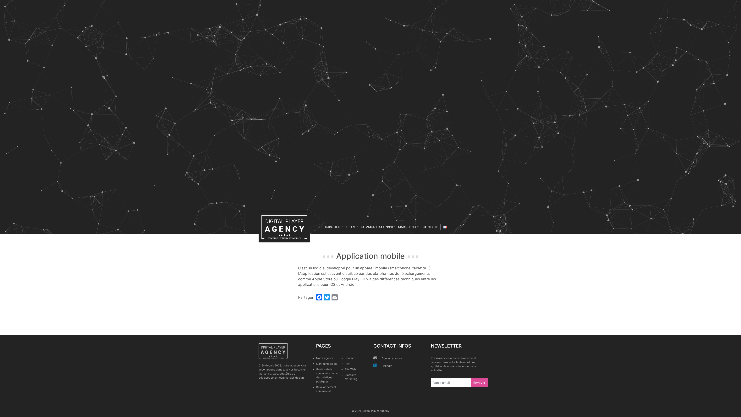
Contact (430, 227)
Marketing (407, 227)
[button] (357, 227)
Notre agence (324, 358)
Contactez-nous (392, 358)
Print (347, 363)
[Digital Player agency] (284, 227)
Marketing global (326, 363)
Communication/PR (377, 227)
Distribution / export (337, 227)
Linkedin (386, 365)
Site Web (350, 369)
